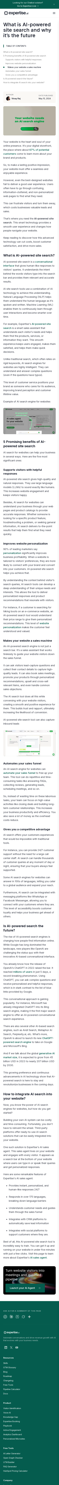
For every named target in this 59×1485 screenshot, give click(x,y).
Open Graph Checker (13, 1458)
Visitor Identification (12, 1408)
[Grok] (23, 1317)
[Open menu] (54, 13)
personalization (12, 553)
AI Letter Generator (11, 1453)
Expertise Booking (11, 1421)
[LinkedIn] (5, 1347)
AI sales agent (38, 1257)
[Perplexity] (17, 1317)
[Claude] (11, 1317)
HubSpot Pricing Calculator (15, 1471)
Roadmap (7, 1376)
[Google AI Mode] (29, 1317)
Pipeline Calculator (11, 1389)
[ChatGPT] (5, 1317)
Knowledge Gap (10, 1417)
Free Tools (8, 1385)
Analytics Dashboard (12, 1434)
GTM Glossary (9, 1367)
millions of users (22, 971)
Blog (5, 1372)
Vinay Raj (16, 98)
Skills (5, 1363)
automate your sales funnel (19, 772)
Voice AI (7, 1412)
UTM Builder (9, 1462)
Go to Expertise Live (26, 6)
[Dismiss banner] (54, 4)
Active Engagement (12, 1430)
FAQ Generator (10, 1466)
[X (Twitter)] (11, 1347)
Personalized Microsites (14, 1439)
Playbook (7, 1426)
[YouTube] (16, 1347)
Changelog (8, 1380)
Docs (5, 1393)
